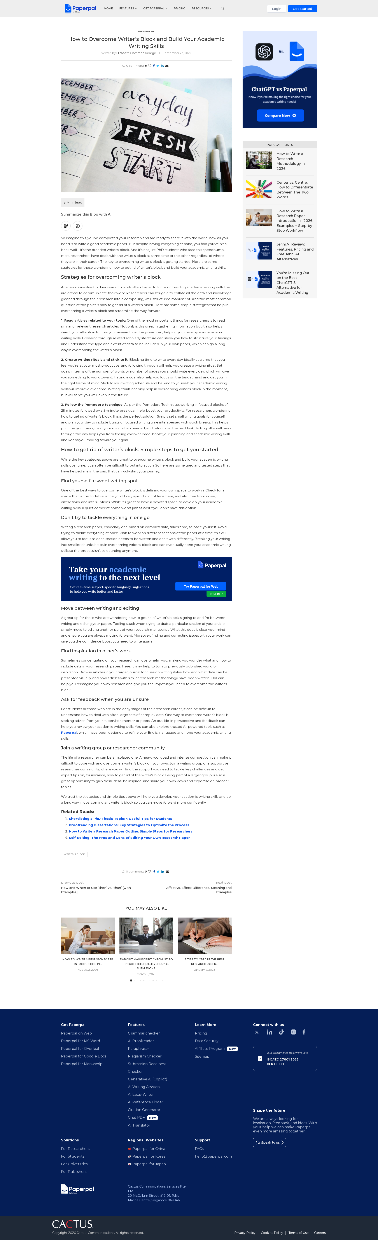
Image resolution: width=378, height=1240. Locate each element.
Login (276, 9)
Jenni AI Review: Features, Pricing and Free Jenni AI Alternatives (295, 251)
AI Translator (139, 1125)
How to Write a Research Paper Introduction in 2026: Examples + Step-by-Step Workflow (294, 221)
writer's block (74, 854)
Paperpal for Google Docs (83, 1056)
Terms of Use (299, 1233)
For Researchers (75, 1149)
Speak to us (270, 1142)
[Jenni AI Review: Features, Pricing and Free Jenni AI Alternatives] (259, 250)
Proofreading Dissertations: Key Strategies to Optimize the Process (129, 825)
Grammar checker (144, 1033)
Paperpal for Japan (148, 1164)
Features (126, 8)
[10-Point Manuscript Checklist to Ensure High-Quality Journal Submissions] (146, 935)
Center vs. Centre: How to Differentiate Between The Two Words (294, 189)
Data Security (207, 1041)
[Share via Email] (166, 66)
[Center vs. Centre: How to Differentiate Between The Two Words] (259, 189)
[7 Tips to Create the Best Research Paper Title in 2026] (205, 935)
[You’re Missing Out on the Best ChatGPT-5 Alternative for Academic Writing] (259, 279)
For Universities (74, 1164)
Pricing (179, 8)
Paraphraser (138, 1049)
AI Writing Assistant (144, 1087)
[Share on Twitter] (157, 66)
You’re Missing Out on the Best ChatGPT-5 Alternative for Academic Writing (293, 283)
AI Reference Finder (145, 1102)
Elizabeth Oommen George (136, 53)
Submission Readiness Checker (147, 1068)
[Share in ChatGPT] (66, 226)
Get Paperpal (153, 8)
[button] (67, 949)
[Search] (222, 9)
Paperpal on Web (76, 1033)
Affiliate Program (215, 1049)
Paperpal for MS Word (80, 1041)
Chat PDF (142, 1117)
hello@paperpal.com (213, 1156)
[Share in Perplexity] (77, 226)
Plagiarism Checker (145, 1056)
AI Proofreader (141, 1041)
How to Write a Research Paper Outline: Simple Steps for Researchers (130, 831)
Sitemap (202, 1056)
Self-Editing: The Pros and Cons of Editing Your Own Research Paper (129, 838)
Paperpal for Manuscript (82, 1064)
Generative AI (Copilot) (147, 1079)
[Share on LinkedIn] (162, 66)
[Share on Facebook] (154, 66)
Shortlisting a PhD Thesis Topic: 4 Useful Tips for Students (121, 819)
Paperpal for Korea (148, 1156)
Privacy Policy (245, 1233)
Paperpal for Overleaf (80, 1049)
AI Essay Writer (141, 1094)
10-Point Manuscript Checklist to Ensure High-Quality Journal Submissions (146, 964)
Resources (200, 8)
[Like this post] (149, 66)
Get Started (302, 9)
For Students (72, 1156)
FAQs (199, 1149)
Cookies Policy (272, 1233)
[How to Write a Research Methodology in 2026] (259, 160)
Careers (320, 1233)
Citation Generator (144, 1110)
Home (108, 8)
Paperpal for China (148, 1149)
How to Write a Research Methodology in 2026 (290, 161)
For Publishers (73, 1172)
